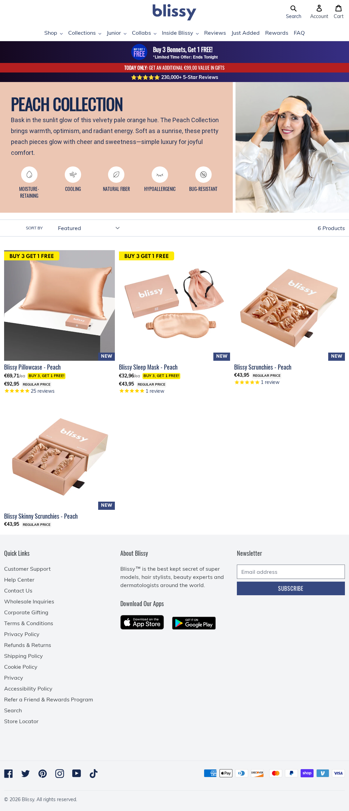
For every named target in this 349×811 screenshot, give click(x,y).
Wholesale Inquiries (29, 601)
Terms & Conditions (28, 623)
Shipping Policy (23, 655)
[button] (293, 12)
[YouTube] (76, 773)
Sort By (34, 227)
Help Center (19, 579)
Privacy (13, 677)
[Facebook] (8, 773)
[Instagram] (59, 773)
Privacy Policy (22, 634)
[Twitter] (25, 773)
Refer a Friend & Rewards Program (48, 699)
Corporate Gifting (26, 612)
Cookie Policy (20, 666)
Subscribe (291, 588)
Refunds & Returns (27, 645)
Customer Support (27, 568)
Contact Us (18, 590)
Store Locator (21, 721)
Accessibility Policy (28, 688)
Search (13, 710)
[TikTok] (93, 773)
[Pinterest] (42, 773)
